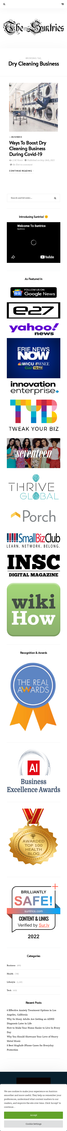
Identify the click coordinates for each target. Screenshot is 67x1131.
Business (17, 137)
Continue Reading (21, 170)
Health (10, 973)
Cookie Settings (33, 1124)
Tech (9, 990)
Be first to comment (22, 164)
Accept (33, 1115)
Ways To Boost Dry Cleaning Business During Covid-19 (27, 148)
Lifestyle (11, 982)
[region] (33, 1107)
